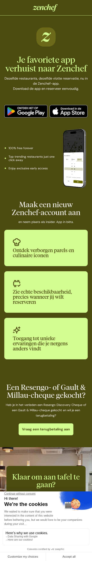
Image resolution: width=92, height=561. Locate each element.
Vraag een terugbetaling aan (46, 429)
